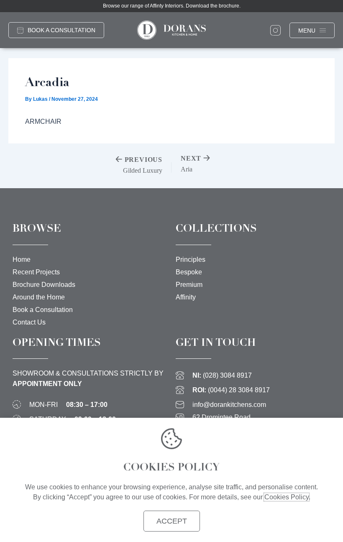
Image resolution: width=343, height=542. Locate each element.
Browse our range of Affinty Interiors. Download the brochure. (172, 6)
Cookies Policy (286, 497)
